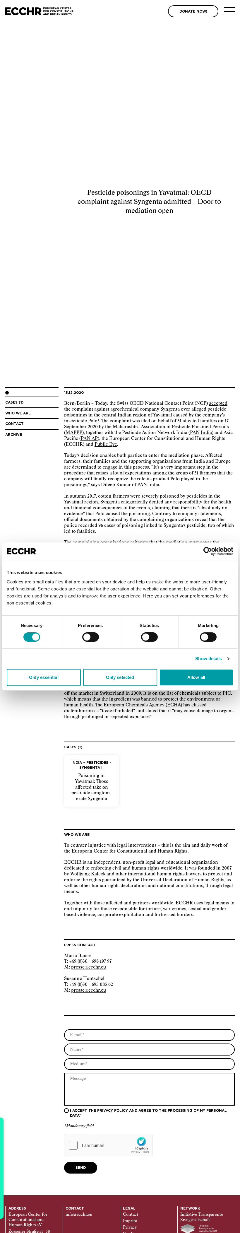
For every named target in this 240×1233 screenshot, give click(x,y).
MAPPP (74, 433)
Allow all (196, 677)
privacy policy (112, 1110)
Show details (208, 658)
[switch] (90, 637)
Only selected (120, 677)
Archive (13, 434)
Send (81, 1167)
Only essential (43, 677)
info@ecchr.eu (79, 1214)
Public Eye (106, 444)
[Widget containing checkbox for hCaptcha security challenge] (108, 1145)
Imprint (130, 1221)
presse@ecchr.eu (88, 967)
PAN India (201, 433)
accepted (218, 403)
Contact (130, 1214)
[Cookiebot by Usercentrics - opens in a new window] (207, 551)
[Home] (40, 11)
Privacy (130, 1227)
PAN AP (89, 438)
